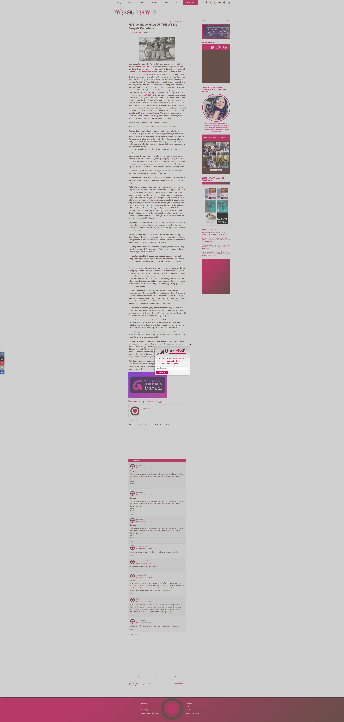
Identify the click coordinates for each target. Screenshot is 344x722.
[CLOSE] (191, 344)
